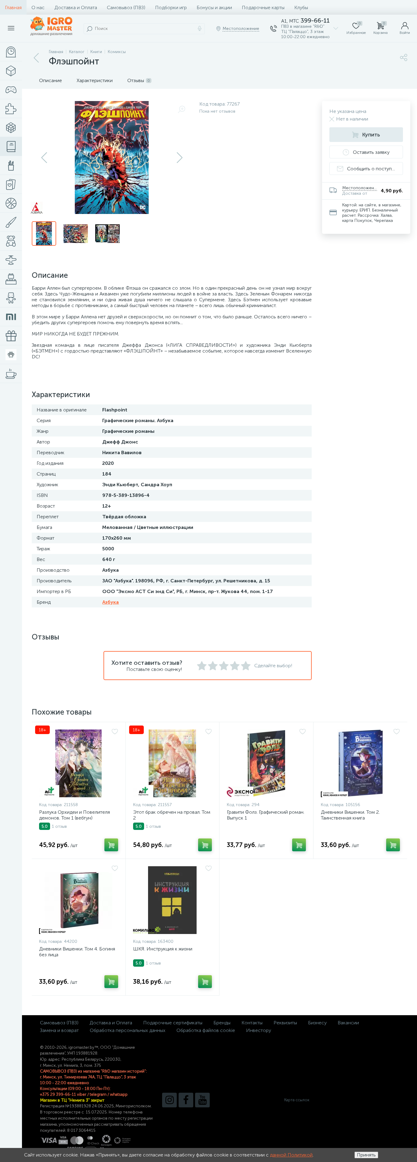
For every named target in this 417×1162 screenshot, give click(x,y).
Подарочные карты (263, 7)
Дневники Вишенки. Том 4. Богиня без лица (77, 951)
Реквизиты (285, 1023)
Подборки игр (171, 7)
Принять (366, 1155)
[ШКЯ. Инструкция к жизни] (172, 900)
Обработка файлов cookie (205, 1030)
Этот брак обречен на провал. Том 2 (171, 815)
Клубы (301, 7)
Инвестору (258, 1030)
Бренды (221, 1023)
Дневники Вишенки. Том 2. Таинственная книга (350, 815)
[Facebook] (186, 1100)
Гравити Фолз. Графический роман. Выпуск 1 (265, 815)
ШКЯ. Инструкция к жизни (162, 949)
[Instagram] (169, 1100)
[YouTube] (202, 1100)
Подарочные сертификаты (172, 1023)
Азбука (110, 602)
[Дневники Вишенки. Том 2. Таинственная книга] (360, 763)
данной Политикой (291, 1155)
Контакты (252, 1023)
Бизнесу (317, 1023)
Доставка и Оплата (75, 7)
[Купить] (111, 844)
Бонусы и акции (214, 7)
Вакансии (348, 1023)
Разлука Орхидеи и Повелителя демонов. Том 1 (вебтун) (74, 815)
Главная (13, 7)
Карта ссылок (296, 1100)
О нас (38, 7)
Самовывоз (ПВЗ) (126, 7)
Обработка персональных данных (127, 1030)
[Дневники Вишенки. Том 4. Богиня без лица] (78, 900)
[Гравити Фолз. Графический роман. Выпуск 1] (266, 763)
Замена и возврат (59, 1030)
